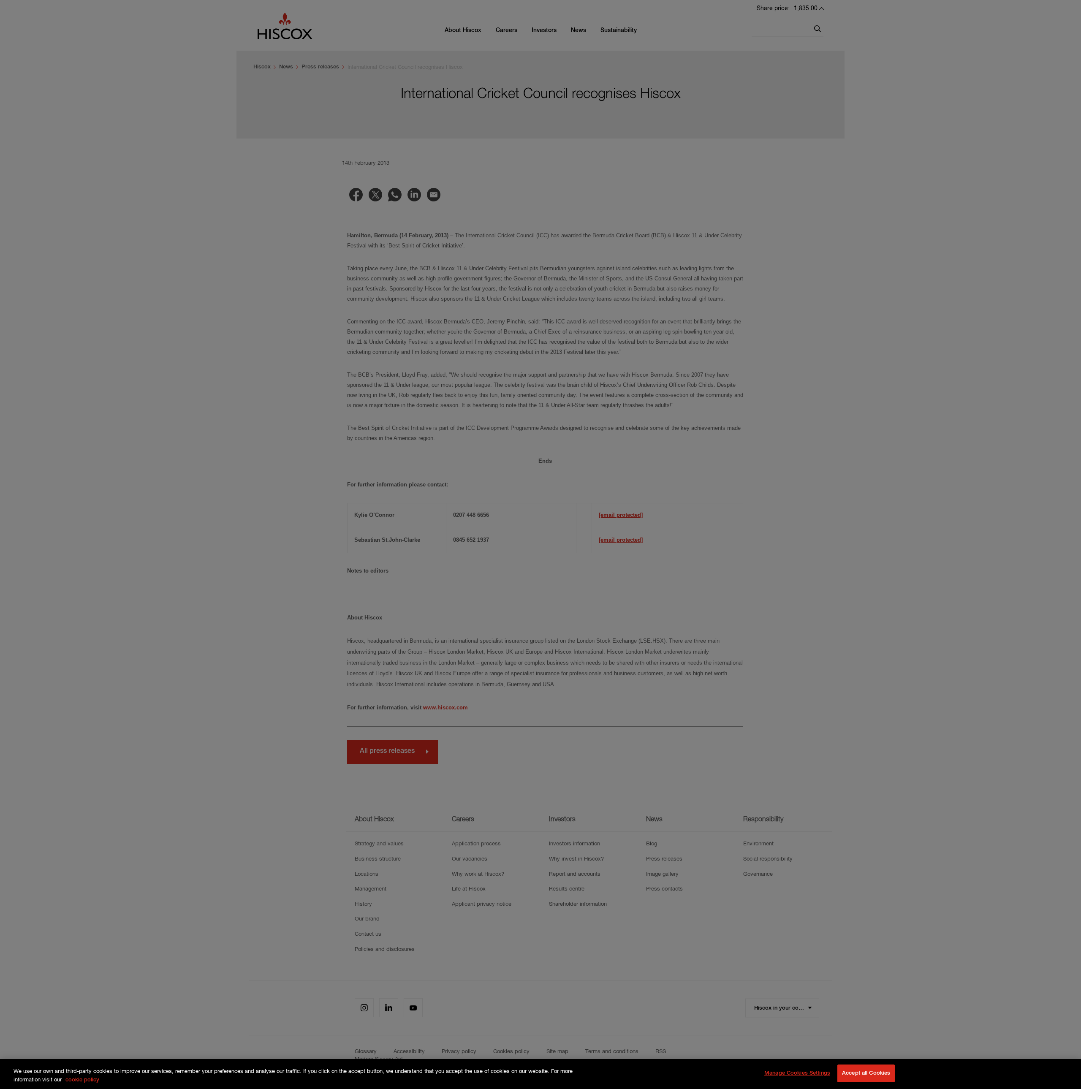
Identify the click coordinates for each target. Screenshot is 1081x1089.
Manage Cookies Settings (797, 1073)
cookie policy (82, 1080)
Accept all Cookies (866, 1073)
